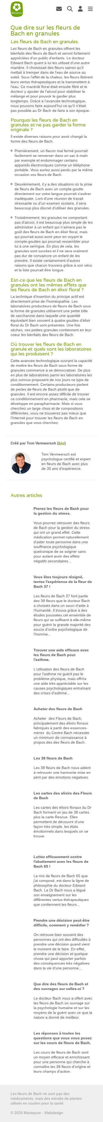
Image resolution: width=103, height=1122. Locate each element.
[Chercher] (70, 9)
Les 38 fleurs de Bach (53, 758)
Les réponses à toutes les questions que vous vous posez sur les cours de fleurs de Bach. (63, 1038)
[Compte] (80, 9)
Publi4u (70, 1113)
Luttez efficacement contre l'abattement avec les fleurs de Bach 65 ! (61, 861)
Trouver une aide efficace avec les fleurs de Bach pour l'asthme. (61, 655)
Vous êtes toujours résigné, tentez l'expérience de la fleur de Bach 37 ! (63, 582)
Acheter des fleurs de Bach (58, 709)
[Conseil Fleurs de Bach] (17, 9)
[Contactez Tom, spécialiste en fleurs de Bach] (59, 9)
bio (61, 443)
